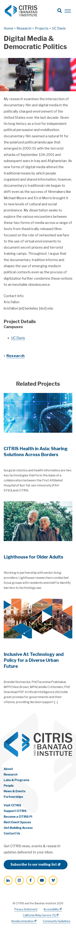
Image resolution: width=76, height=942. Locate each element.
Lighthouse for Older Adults (33, 557)
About (8, 769)
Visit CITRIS (12, 805)
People (9, 785)
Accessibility (51, 909)
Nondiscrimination (22, 921)
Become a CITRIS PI (18, 816)
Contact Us (12, 833)
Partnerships (13, 797)
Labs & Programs (16, 780)
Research (15, 356)
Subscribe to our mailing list (34, 864)
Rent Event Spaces (17, 822)
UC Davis (18, 338)
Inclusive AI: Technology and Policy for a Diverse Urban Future (34, 660)
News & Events (14, 791)
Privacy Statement (25, 909)
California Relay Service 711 (39, 915)
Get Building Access (18, 828)
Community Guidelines (56, 921)
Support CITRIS (15, 811)
